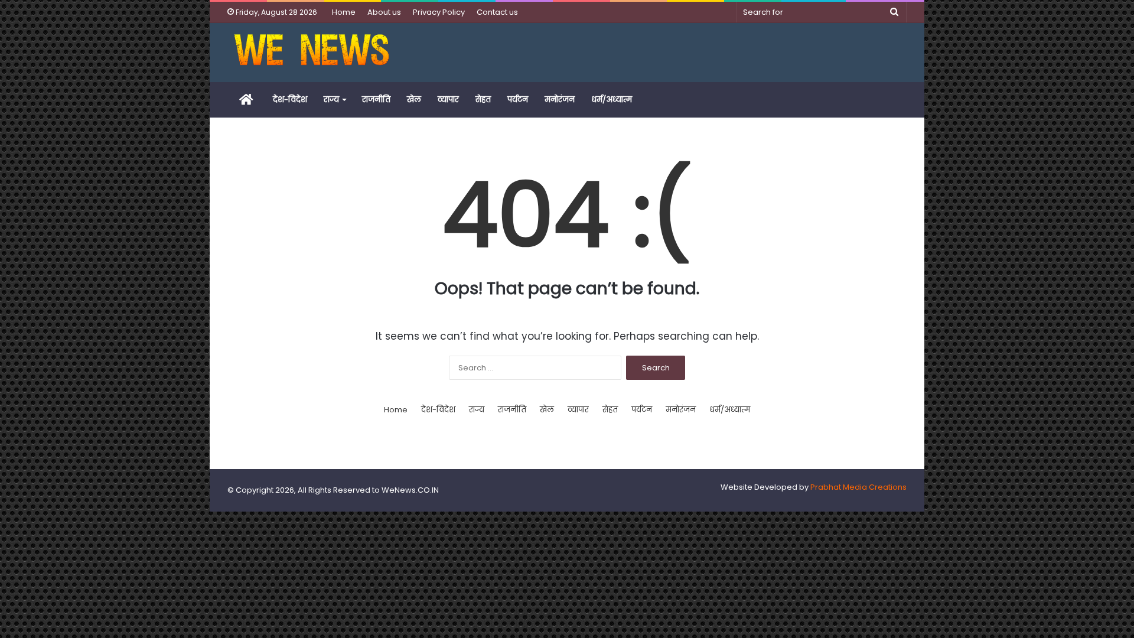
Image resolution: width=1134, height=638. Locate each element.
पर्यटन (517, 99)
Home (344, 12)
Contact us (497, 12)
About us (384, 12)
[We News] (311, 52)
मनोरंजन (560, 99)
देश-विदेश (290, 99)
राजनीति (376, 99)
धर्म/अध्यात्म (611, 99)
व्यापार (448, 99)
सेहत (483, 99)
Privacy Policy (439, 12)
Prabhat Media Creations (858, 487)
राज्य (331, 99)
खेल (414, 99)
